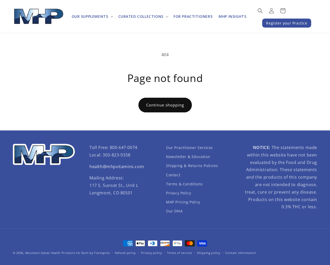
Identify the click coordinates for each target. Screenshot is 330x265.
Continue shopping (165, 104)
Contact (173, 174)
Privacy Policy (178, 193)
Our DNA (174, 211)
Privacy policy (151, 253)
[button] (92, 16)
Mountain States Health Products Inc (53, 253)
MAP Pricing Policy (183, 202)
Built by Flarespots (95, 253)
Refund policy (125, 253)
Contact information (240, 253)
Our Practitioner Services (189, 147)
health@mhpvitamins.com (116, 166)
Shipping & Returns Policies (192, 165)
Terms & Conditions (184, 183)
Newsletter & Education (188, 156)
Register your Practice (286, 23)
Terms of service (179, 253)
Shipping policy (208, 253)
